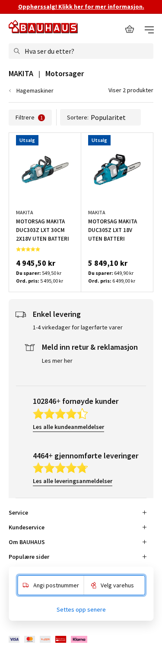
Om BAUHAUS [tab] (27, 542)
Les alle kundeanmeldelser (68, 427)
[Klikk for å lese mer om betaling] (49, 639)
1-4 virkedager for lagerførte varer (78, 327)
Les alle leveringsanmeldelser (72, 481)
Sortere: (78, 117)
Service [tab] (18, 512)
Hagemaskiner (35, 90)
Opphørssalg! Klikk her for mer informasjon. (81, 6)
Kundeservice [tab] (26, 527)
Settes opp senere (81, 609)
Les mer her (57, 360)
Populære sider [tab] (29, 557)
